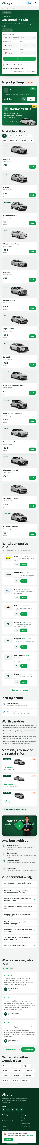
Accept (8, 1139)
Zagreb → (6, 1075)
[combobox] (20, 38)
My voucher (24, 1121)
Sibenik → (29, 1075)
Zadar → (17, 1066)
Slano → (6, 1071)
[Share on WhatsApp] (17, 1110)
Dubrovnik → (18, 1075)
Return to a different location (14, 65)
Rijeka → (27, 1066)
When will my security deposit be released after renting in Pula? (19, 892)
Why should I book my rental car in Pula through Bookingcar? (19, 923)
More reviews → (11, 1049)
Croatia (9, 9)
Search (19, 59)
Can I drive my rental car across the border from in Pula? (19, 938)
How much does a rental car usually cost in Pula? (19, 915)
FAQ (3, 1123)
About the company (7, 1118)
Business (28, 136)
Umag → (15, 1080)
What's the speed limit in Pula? (19, 945)
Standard (19, 136)
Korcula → (30, 1071)
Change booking (25, 1126)
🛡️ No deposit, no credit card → (14, 809)
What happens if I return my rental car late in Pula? (19, 930)
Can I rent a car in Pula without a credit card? (19, 907)
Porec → (6, 1080)
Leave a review (28, 1049)
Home (3, 9)
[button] (6, 38)
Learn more (29, 1135)
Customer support (7, 1121)
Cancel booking (25, 1123)
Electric (23, 140)
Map (24, 99)
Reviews (4, 1126)
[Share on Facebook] (3, 1110)
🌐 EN (29, 3)
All (4, 136)
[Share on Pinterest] (12, 1110)
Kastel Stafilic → (18, 1071)
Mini (10, 136)
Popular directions (7, 1129)
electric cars (15, 113)
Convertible (14, 140)
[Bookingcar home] (7, 3)
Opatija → (25, 1080)
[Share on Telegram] (21, 1110)
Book (32, 167)
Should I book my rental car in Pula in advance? (19, 884)
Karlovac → (7, 1066)
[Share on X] (8, 1110)
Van (31, 140)
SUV (4, 140)
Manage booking (25, 1118)
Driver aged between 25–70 (14, 68)
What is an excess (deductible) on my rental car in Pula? (19, 899)
